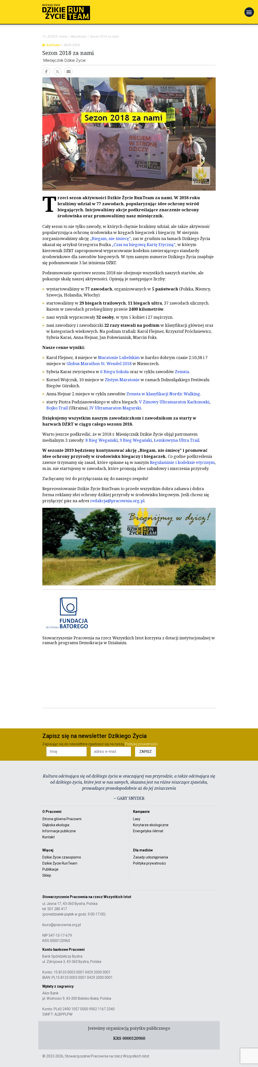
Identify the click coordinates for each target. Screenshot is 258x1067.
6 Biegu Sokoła (114, 371)
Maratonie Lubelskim (119, 357)
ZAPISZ (145, 752)
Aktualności (79, 36)
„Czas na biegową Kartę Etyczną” (143, 244)
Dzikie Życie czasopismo (61, 857)
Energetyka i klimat (148, 831)
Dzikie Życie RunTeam (59, 863)
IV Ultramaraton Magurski (115, 408)
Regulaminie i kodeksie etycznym (182, 462)
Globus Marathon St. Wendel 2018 (99, 363)
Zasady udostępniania (150, 857)
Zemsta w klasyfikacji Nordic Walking (163, 394)
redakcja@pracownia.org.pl (117, 500)
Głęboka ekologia (55, 825)
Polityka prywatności (149, 863)
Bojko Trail (57, 408)
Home (63, 36)
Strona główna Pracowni (61, 819)
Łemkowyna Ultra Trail (176, 440)
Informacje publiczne (59, 831)
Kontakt (48, 837)
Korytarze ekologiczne (151, 825)
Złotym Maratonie (122, 379)
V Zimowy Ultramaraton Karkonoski (174, 402)
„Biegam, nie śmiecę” (110, 238)
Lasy (136, 819)
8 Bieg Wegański (101, 440)
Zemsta (182, 371)
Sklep (46, 875)
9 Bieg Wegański (136, 440)
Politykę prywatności (141, 744)
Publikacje (50, 869)
